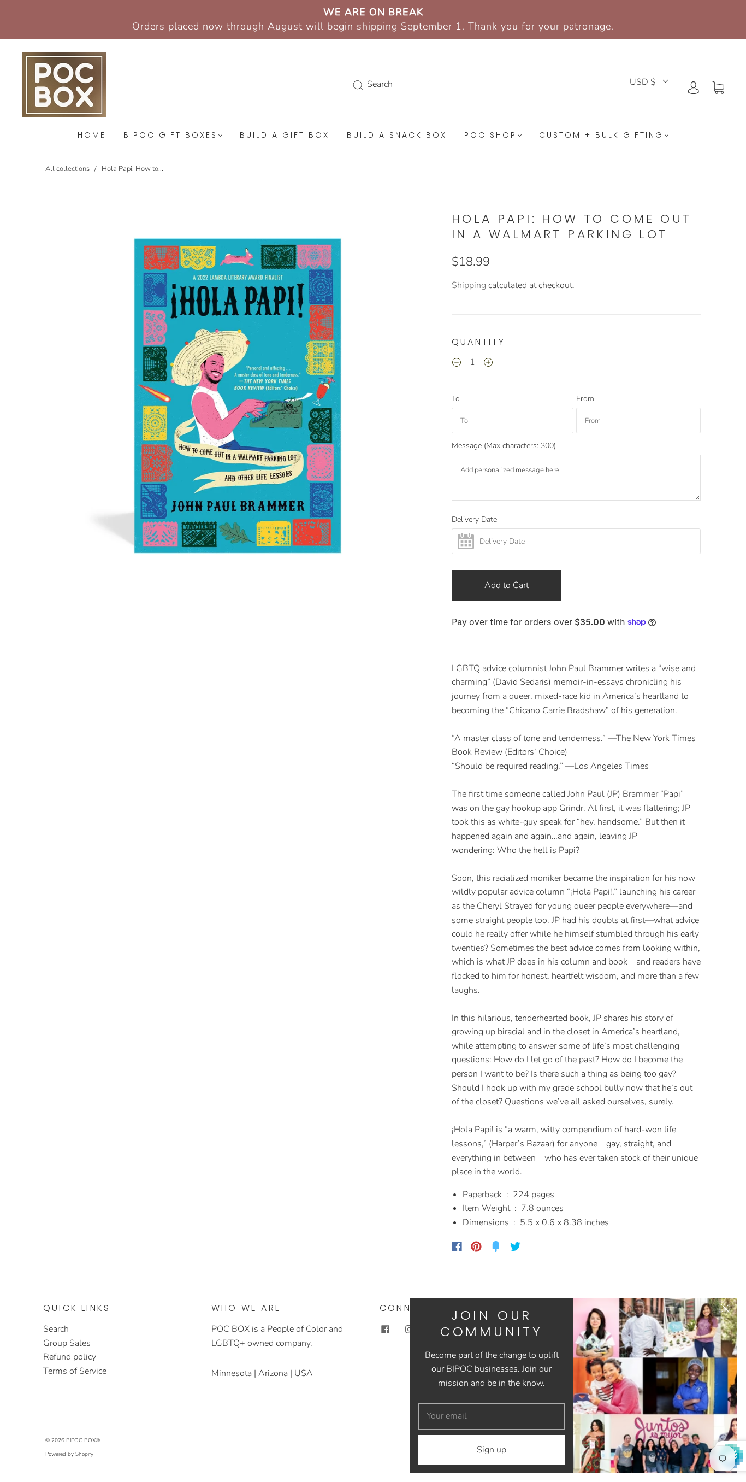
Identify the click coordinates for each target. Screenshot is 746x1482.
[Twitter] (515, 1246)
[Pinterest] (476, 1246)
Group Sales (67, 1343)
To (456, 399)
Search (56, 1329)
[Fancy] (496, 1246)
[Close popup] (725, 1310)
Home (92, 135)
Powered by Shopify (69, 1454)
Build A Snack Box (397, 135)
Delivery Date (474, 519)
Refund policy (69, 1357)
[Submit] (360, 85)
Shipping (469, 285)
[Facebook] (456, 1246)
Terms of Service (74, 1371)
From (585, 399)
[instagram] (409, 1329)
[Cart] (718, 87)
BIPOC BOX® (83, 1440)
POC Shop (490, 135)
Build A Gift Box (284, 135)
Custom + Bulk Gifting (601, 135)
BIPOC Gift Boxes (170, 135)
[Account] (693, 87)
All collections (67, 169)
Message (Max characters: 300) (504, 446)
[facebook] (385, 1329)
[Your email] (491, 1416)
